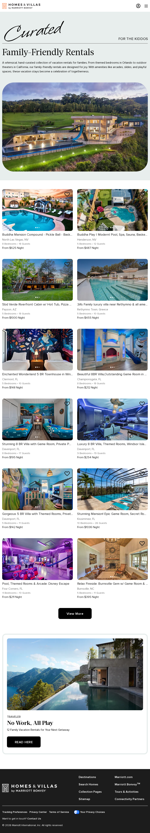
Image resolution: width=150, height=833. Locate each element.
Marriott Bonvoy (127, 784)
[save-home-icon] (67, 194)
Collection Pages (90, 792)
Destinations (87, 777)
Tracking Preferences (14, 812)
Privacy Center (38, 812)
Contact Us (34, 818)
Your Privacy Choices (92, 812)
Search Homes (88, 784)
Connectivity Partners (129, 799)
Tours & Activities (126, 792)
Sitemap (84, 799)
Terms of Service (59, 812)
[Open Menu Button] (144, 6)
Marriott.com (124, 777)
